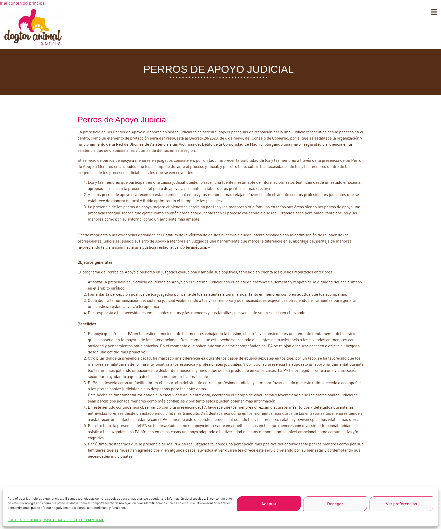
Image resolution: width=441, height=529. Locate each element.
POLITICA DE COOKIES (24, 520)
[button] (434, 12)
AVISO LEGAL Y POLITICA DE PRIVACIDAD (73, 520)
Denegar (335, 503)
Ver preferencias (401, 503)
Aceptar (268, 503)
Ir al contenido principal (23, 3)
